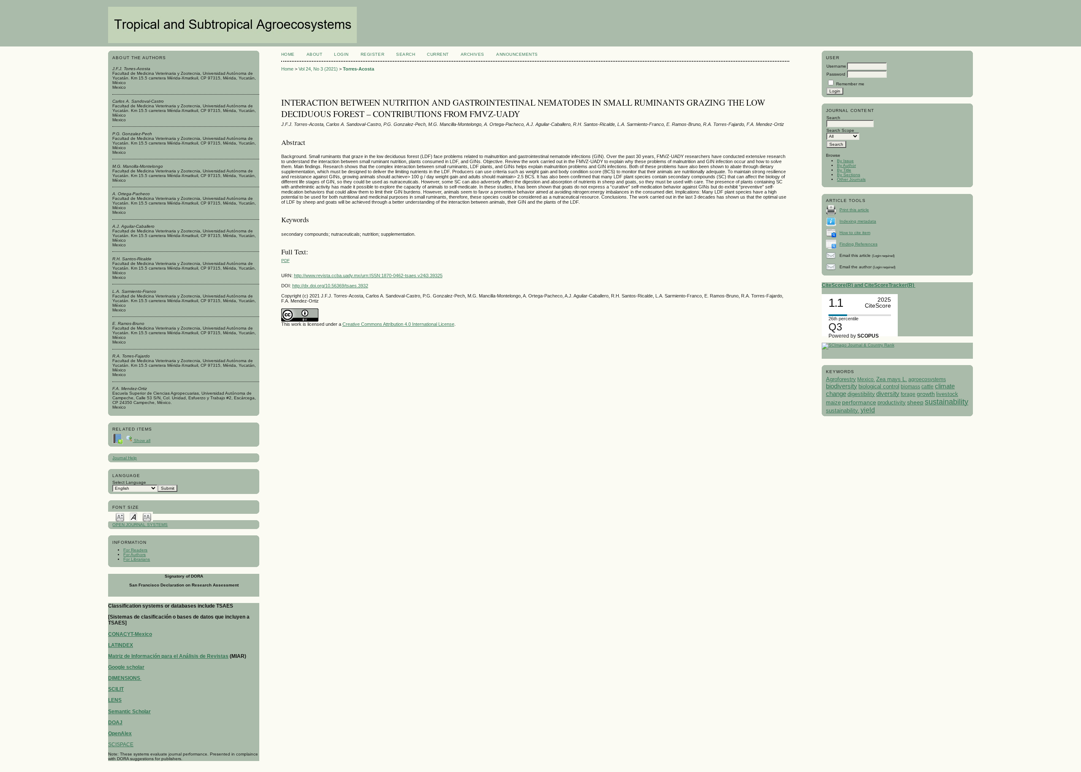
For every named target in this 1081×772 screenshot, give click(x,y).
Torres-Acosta (358, 68)
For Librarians (136, 559)
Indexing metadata (857, 221)
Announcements (517, 54)
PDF (285, 260)
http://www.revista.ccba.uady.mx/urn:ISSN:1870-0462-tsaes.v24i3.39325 (368, 275)
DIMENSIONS (124, 678)
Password (835, 74)
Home (288, 54)
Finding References (858, 244)
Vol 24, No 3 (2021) (318, 68)
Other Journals (851, 179)
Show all (141, 440)
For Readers (135, 550)
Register (372, 54)
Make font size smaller (120, 516)
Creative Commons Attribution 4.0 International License (398, 324)
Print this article (854, 209)
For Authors (134, 554)
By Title (844, 170)
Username (836, 66)
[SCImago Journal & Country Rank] (858, 345)
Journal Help (124, 458)
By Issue (845, 160)
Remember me (850, 84)
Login (341, 54)
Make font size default (133, 516)
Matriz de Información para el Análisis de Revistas (168, 656)
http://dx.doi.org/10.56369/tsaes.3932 (330, 285)
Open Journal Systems (140, 524)
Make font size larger (147, 516)
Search (405, 54)
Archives (472, 54)
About (315, 54)
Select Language (129, 482)
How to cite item (854, 232)
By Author (846, 165)
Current (438, 54)
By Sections (848, 174)
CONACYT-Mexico (130, 634)
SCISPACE (120, 744)
